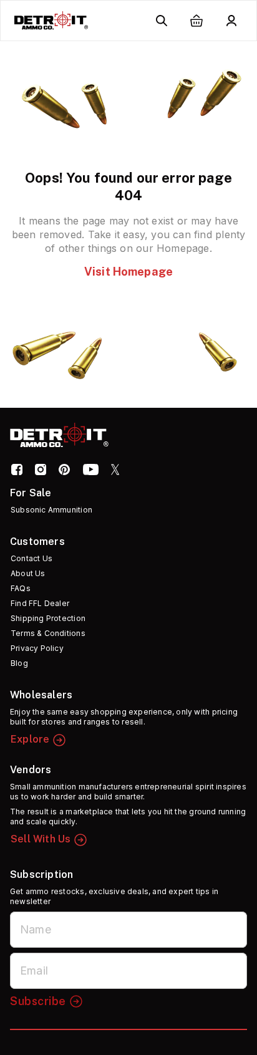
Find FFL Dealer (40, 603)
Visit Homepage (128, 271)
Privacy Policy (37, 648)
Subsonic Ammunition (51, 509)
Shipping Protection (48, 618)
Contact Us (31, 558)
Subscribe (38, 1001)
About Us (28, 573)
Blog (19, 663)
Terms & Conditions (48, 633)
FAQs (21, 588)
